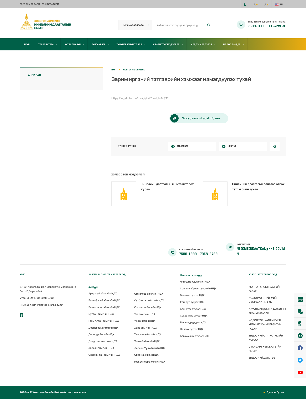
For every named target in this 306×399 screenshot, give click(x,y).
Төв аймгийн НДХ (144, 314)
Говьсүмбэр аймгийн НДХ (149, 361)
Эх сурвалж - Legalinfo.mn (201, 118)
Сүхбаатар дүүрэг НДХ (194, 315)
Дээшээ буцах (275, 392)
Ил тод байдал (231, 44)
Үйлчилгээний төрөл (129, 44)
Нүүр (27, 44)
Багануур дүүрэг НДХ (193, 322)
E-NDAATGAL (98, 44)
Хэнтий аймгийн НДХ (147, 341)
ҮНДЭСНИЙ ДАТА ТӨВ (262, 357)
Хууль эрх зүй (73, 44)
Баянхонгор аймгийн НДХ (104, 307)
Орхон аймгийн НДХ (146, 354)
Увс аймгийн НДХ (144, 321)
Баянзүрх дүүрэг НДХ (193, 309)
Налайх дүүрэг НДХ (192, 329)
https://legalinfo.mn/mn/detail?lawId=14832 (140, 98)
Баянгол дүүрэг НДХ (192, 295)
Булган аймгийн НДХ (101, 314)
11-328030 (277, 26)
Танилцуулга (45, 44)
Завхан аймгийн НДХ (101, 348)
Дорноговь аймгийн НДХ (103, 327)
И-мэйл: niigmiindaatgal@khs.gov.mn (41, 304)
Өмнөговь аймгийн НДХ (148, 293)
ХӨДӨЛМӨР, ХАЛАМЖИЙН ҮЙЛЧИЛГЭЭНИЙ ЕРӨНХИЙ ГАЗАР (265, 324)
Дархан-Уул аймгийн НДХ (149, 348)
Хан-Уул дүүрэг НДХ (192, 302)
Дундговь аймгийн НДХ (102, 341)
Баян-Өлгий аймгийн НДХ (104, 300)
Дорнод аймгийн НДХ (101, 334)
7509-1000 (257, 26)
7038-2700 (209, 254)
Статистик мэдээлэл (166, 44)
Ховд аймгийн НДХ (145, 327)
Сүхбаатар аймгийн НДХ (149, 300)
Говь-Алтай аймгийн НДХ (103, 321)
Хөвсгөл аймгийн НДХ (147, 334)
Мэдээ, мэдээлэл (201, 44)
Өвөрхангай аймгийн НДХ (104, 354)
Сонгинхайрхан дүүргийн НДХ (198, 288)
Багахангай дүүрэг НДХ (194, 336)
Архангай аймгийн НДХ (102, 293)
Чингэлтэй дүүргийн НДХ (195, 281)
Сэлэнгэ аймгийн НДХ (147, 307)
